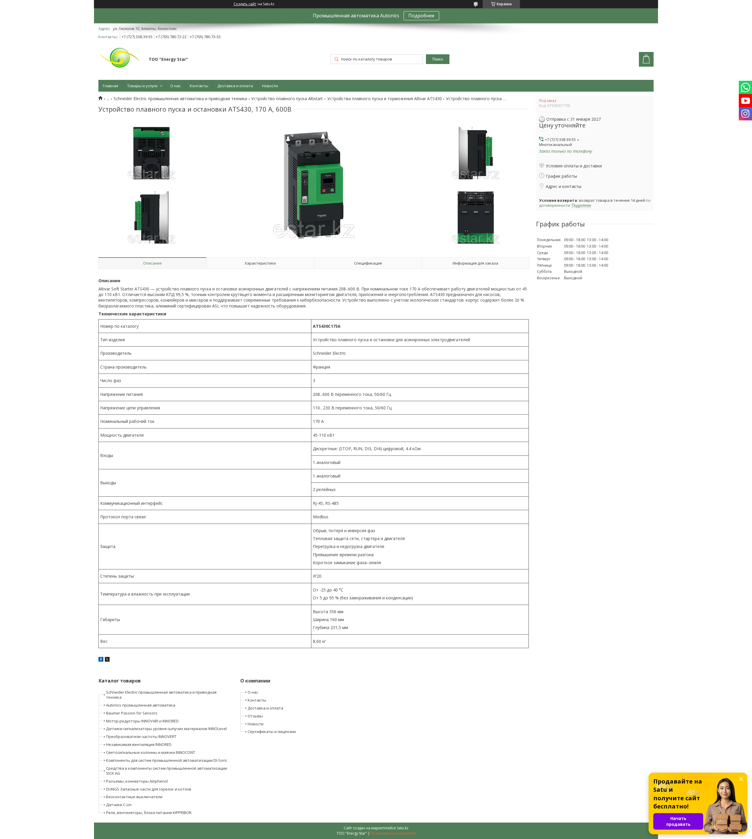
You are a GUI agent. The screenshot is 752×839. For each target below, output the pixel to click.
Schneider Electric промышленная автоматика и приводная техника (180, 98)
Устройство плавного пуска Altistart (287, 98)
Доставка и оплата (235, 85)
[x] (107, 660)
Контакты (199, 85)
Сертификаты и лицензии (272, 731)
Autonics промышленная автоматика (140, 705)
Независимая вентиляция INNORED (139, 744)
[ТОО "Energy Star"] (120, 60)
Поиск (437, 59)
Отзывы (255, 716)
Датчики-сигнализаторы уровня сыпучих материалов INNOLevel (166, 728)
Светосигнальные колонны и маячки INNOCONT (150, 752)
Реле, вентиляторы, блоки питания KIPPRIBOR (149, 812)
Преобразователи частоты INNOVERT (141, 736)
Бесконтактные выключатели (134, 796)
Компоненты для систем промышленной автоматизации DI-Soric (166, 760)
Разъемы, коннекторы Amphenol (137, 781)
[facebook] (100, 660)
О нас (175, 85)
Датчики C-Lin (119, 804)
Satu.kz (402, 827)
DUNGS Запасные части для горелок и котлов (148, 789)
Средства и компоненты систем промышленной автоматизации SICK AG (166, 771)
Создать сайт (245, 4)
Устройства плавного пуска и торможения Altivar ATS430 (384, 98)
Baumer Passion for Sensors (131, 713)
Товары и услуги (142, 85)
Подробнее (421, 15)
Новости (270, 85)
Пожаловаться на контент (393, 833)
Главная (110, 85)
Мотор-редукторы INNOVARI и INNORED (142, 721)
